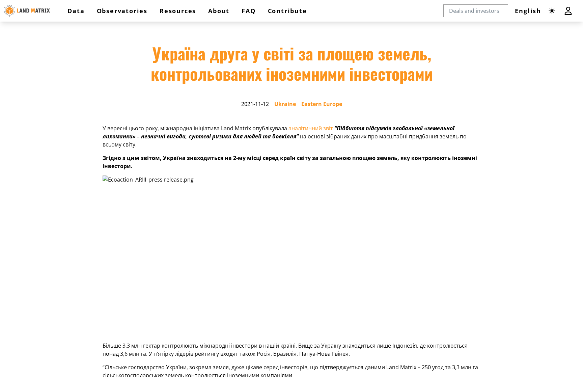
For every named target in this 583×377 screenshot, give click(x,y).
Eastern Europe (321, 104)
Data (75, 11)
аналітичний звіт (310, 128)
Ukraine (285, 104)
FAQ (248, 11)
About (218, 11)
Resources (178, 11)
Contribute (287, 11)
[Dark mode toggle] (552, 11)
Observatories (122, 11)
